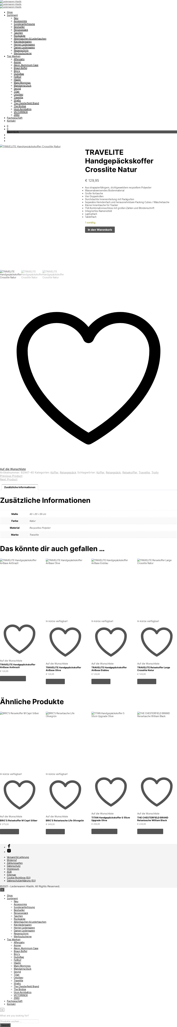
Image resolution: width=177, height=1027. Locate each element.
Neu (16, 18)
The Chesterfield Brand (26, 103)
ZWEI (17, 114)
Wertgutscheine (23, 53)
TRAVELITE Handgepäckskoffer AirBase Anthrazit (17, 666)
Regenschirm (21, 50)
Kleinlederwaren (23, 41)
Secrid (17, 88)
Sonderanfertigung (24, 23)
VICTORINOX (21, 111)
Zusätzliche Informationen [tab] (19, 487)
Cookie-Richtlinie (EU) (18, 877)
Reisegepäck (21, 29)
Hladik (17, 79)
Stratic (17, 100)
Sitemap (11, 874)
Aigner (17, 62)
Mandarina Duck (22, 85)
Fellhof (17, 76)
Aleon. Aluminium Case (26, 64)
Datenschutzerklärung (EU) (21, 880)
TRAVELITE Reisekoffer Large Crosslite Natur (153, 669)
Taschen (18, 32)
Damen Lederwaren (24, 47)
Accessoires (20, 20)
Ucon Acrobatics (22, 108)
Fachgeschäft (14, 117)
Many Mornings (22, 82)
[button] (7, 126)
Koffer (54, 472)
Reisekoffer (129, 472)
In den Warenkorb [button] (13, 678)
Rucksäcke (19, 35)
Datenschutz (13, 865)
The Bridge (20, 106)
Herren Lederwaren (24, 44)
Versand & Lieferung (18, 857)
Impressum (13, 868)
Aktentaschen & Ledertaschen (30, 38)
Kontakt (11, 120)
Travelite (18, 97)
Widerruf (12, 860)
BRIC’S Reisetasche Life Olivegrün (65, 820)
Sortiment (12, 15)
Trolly (155, 472)
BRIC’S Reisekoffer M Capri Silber (18, 820)
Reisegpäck (113, 472)
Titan (16, 91)
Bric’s (17, 70)
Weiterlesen (55, 681)
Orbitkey (18, 94)
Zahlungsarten (15, 863)
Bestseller (19, 26)
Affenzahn (19, 59)
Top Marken (13, 56)
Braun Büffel (20, 67)
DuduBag (19, 73)
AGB (9, 871)
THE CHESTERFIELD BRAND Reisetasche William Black (152, 819)
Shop (10, 12)
